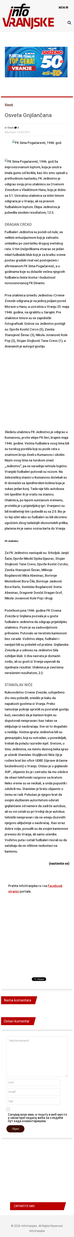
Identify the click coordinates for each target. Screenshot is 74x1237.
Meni (62, 7)
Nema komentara (17, 1000)
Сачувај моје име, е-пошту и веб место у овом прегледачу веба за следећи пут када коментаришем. (37, 1118)
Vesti (9, 105)
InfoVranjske (29, 1226)
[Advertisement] (37, 389)
